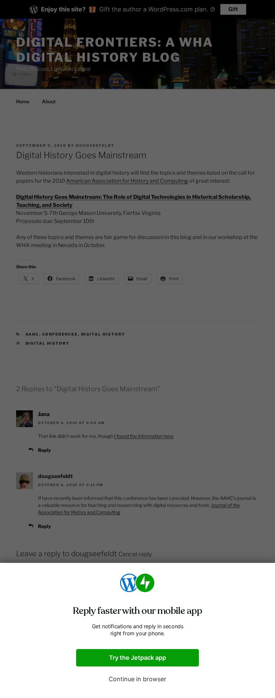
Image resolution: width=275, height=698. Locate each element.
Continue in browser (137, 679)
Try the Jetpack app (137, 657)
